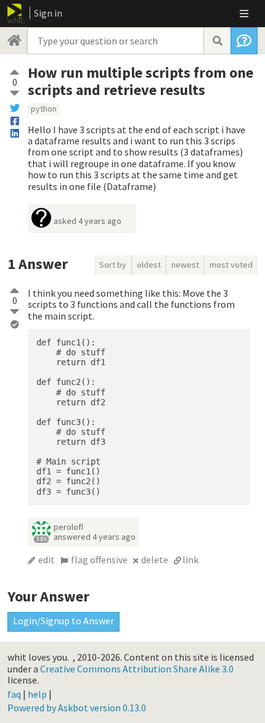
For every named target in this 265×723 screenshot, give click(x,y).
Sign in (48, 13)
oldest (149, 264)
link (190, 559)
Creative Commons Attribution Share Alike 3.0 (137, 669)
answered (95, 536)
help (37, 694)
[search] (216, 40)
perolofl (68, 526)
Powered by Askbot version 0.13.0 (76, 707)
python (44, 108)
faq (14, 694)
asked (87, 220)
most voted (231, 264)
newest (185, 264)
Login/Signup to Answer (63, 620)
